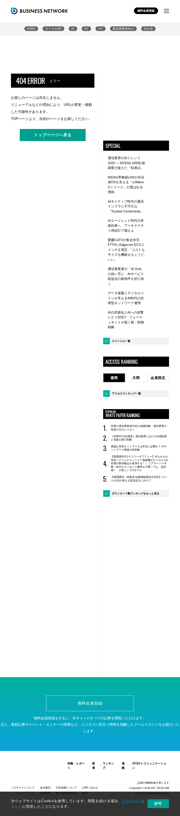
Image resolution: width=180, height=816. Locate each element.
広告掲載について (66, 787)
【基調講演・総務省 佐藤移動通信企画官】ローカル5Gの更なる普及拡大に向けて (139, 478)
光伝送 (148, 28)
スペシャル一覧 (121, 341)
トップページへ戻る (53, 135)
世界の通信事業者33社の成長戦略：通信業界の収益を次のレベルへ (139, 427)
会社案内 (45, 787)
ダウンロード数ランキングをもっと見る (135, 493)
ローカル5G (53, 28)
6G (86, 28)
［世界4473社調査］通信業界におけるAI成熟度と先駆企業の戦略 (139, 438)
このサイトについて (23, 787)
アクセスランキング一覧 (126, 393)
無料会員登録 (146, 10)
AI (73, 28)
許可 (158, 803)
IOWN (31, 28)
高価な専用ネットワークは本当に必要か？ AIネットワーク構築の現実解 (139, 448)
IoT (100, 28)
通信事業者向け (123, 28)
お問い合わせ (90, 787)
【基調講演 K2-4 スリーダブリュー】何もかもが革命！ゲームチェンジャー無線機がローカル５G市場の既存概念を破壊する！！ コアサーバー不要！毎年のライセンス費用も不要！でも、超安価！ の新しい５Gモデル (139, 463)
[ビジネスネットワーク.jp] (39, 10)
